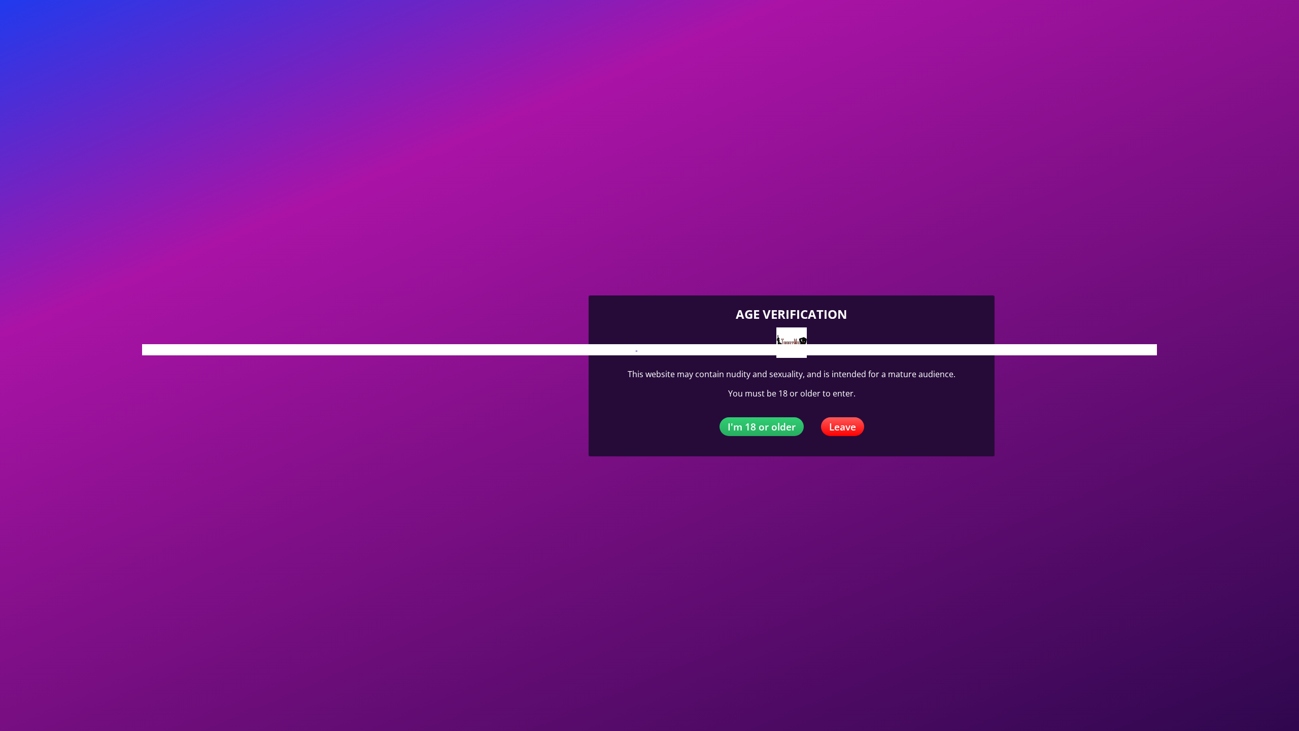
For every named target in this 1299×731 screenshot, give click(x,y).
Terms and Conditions (675, 350)
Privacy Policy (611, 350)
